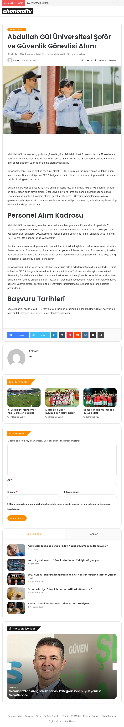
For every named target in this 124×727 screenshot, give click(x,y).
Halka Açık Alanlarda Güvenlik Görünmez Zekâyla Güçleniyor (63, 560)
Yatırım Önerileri (109, 716)
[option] (62, 666)
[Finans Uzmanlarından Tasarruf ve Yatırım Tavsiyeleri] (16, 608)
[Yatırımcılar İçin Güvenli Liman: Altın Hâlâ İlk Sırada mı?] (16, 593)
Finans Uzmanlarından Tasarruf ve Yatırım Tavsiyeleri (59, 603)
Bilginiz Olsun (55, 721)
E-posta (12, 492)
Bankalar (29, 716)
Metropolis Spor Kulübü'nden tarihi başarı (60, 411)
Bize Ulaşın (69, 721)
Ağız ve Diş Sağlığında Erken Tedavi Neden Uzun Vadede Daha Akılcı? (68, 546)
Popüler (93, 533)
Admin (16, 60)
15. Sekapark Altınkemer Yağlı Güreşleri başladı (21, 411)
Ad (9, 480)
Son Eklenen (33, 533)
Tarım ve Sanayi (90, 716)
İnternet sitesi (71, 492)
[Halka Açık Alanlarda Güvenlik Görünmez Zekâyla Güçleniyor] (16, 565)
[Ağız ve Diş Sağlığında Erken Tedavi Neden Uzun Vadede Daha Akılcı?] (16, 550)
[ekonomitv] (17, 11)
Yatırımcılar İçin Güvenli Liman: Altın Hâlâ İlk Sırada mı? (60, 589)
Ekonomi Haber (17, 29)
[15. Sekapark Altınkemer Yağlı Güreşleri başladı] (24, 397)
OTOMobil (76, 716)
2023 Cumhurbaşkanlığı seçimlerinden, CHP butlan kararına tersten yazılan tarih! (66, 2)
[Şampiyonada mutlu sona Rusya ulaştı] (100, 397)
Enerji (65, 716)
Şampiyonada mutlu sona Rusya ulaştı (98, 411)
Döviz (38, 716)
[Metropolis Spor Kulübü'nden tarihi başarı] (61, 397)
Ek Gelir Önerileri (51, 716)
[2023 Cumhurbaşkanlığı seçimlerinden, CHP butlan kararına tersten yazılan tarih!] (16, 579)
